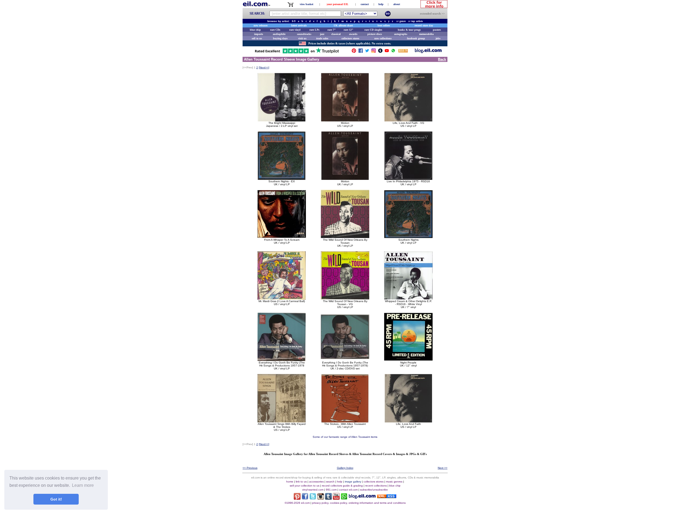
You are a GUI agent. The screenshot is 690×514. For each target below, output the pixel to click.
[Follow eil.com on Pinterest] (297, 498)
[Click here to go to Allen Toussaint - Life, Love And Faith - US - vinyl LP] (408, 421)
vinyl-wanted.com (312, 489)
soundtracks (304, 34)
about (396, 4)
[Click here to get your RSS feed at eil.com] (403, 51)
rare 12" (348, 29)
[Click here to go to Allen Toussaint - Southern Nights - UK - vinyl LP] (408, 237)
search (330, 481)
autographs (400, 34)
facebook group (416, 38)
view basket (306, 4)
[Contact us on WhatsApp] (393, 51)
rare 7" (331, 29)
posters (437, 29)
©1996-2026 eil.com (297, 502)
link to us (301, 481)
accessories (316, 481)
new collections (383, 38)
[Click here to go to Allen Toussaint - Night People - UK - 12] (408, 359)
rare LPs (314, 29)
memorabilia (426, 34)
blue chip (255, 29)
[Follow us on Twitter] (367, 51)
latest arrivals (299, 25)
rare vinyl (295, 29)
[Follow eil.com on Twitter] (312, 498)
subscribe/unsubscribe (374, 489)
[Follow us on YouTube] (387, 51)
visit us (302, 38)
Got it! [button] (56, 499)
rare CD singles (373, 29)
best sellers (384, 25)
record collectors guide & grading (342, 485)
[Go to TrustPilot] (296, 53)
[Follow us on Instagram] (373, 51)
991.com (331, 489)
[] (264, 67)
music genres (394, 481)
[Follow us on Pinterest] (354, 51)
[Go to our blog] (428, 52)
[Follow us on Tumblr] (380, 51)
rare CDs (275, 29)
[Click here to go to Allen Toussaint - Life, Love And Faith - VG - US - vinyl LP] (408, 120)
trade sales (322, 38)
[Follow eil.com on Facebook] (305, 498)
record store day (424, 25)
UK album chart (343, 25)
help (381, 4)
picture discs (374, 34)
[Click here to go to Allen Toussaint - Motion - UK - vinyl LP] (345, 178)
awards (353, 34)
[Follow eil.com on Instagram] (320, 498)
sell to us (257, 38)
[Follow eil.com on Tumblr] (328, 498)
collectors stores (350, 38)
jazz (322, 34)
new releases (261, 25)
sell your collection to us (304, 485)
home (289, 481)
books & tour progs (409, 29)
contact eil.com (348, 489)
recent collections (376, 485)
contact (365, 4)
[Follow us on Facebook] (360, 51)
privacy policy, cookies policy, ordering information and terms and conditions (359, 502)
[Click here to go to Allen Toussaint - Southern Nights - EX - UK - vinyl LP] (281, 178)
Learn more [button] (83, 485)
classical (336, 34)
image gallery (353, 481)
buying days (280, 38)
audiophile (279, 34)
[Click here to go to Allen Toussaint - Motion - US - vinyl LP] (345, 120)
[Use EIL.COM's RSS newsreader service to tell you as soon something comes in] (386, 496)
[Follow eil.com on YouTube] (336, 498)
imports (258, 34)
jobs (438, 38)
